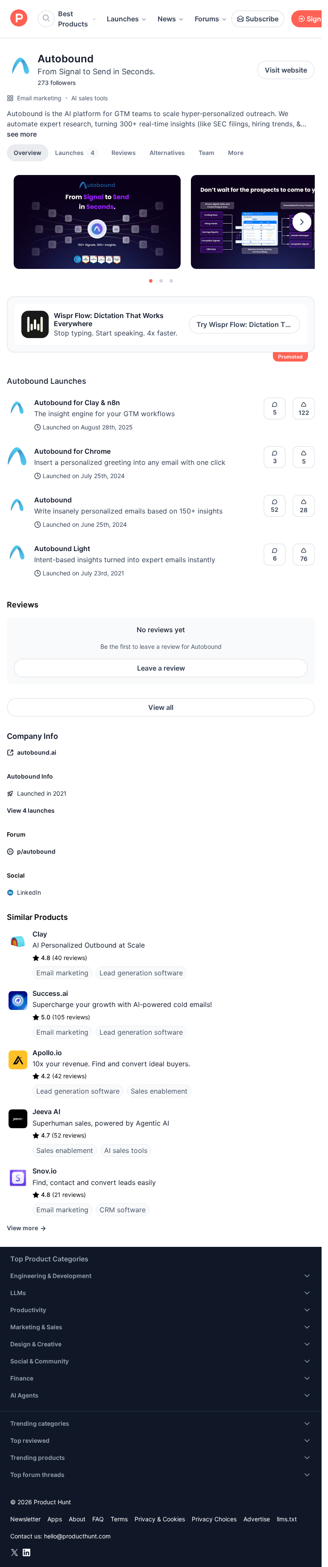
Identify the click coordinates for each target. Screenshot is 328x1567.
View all (160, 707)
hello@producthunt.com (77, 1536)
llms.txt (287, 1519)
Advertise (256, 1519)
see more (22, 134)
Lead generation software (141, 973)
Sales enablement (159, 1091)
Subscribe (262, 19)
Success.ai (50, 993)
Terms (119, 1519)
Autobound (53, 500)
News (167, 19)
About (77, 1519)
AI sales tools (89, 98)
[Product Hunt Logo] (18, 18)
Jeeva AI (46, 1111)
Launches (123, 19)
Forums (207, 19)
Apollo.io (47, 1052)
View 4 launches (31, 810)
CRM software (123, 1209)
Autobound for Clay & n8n (77, 402)
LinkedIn (29, 892)
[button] (235, 152)
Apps (54, 1519)
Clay (39, 934)
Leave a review (161, 668)
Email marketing (39, 98)
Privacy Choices (214, 1519)
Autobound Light (62, 548)
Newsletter (25, 1519)
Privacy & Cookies (160, 1519)
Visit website (286, 70)
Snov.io (44, 1171)
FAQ (98, 1519)
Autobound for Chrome (72, 451)
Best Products (73, 18)
